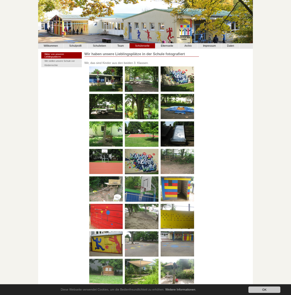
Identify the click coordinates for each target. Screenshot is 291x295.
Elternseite (167, 45)
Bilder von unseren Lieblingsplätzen (54, 55)
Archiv (188, 45)
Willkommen (51, 45)
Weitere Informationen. (180, 289)
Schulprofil (75, 45)
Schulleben (99, 45)
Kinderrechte (51, 65)
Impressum (209, 45)
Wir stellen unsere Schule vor (60, 61)
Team (120, 45)
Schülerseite (142, 45)
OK (264, 289)
